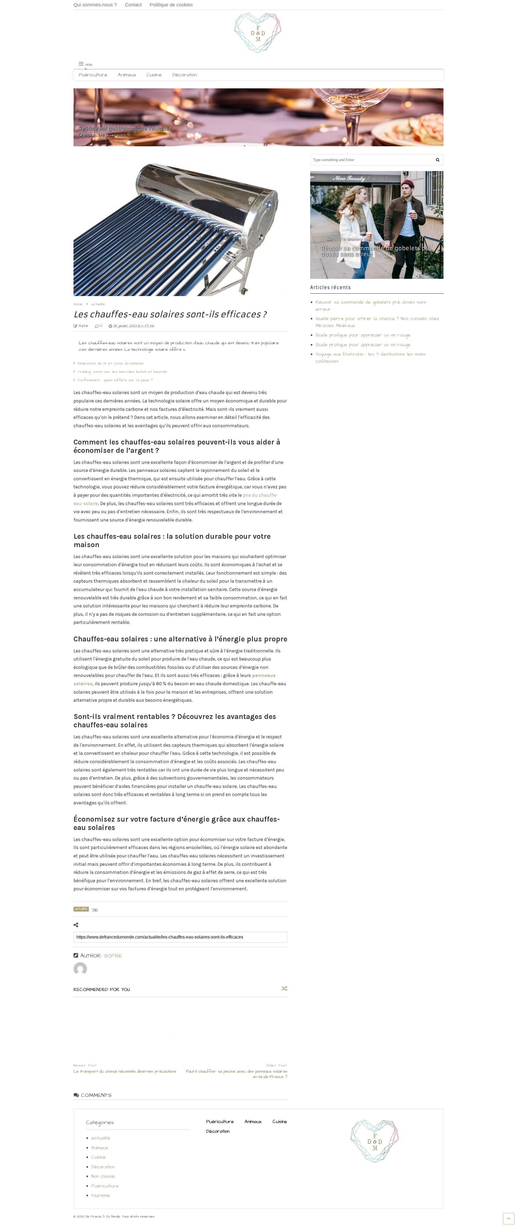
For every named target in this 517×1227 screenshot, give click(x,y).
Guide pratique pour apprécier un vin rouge (363, 335)
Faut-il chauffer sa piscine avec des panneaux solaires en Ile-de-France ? (236, 1074)
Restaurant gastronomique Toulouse (125, 128)
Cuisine (154, 74)
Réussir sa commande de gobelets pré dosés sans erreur (376, 251)
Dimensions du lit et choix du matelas (111, 363)
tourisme (100, 1195)
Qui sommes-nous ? (95, 5)
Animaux (127, 74)
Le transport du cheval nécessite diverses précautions (125, 1071)
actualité (100, 1138)
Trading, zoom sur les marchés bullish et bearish (122, 371)
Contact (133, 5)
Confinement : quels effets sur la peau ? (115, 380)
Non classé (103, 1176)
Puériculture (93, 74)
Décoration (184, 74)
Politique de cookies (171, 5)
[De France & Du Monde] (258, 51)
